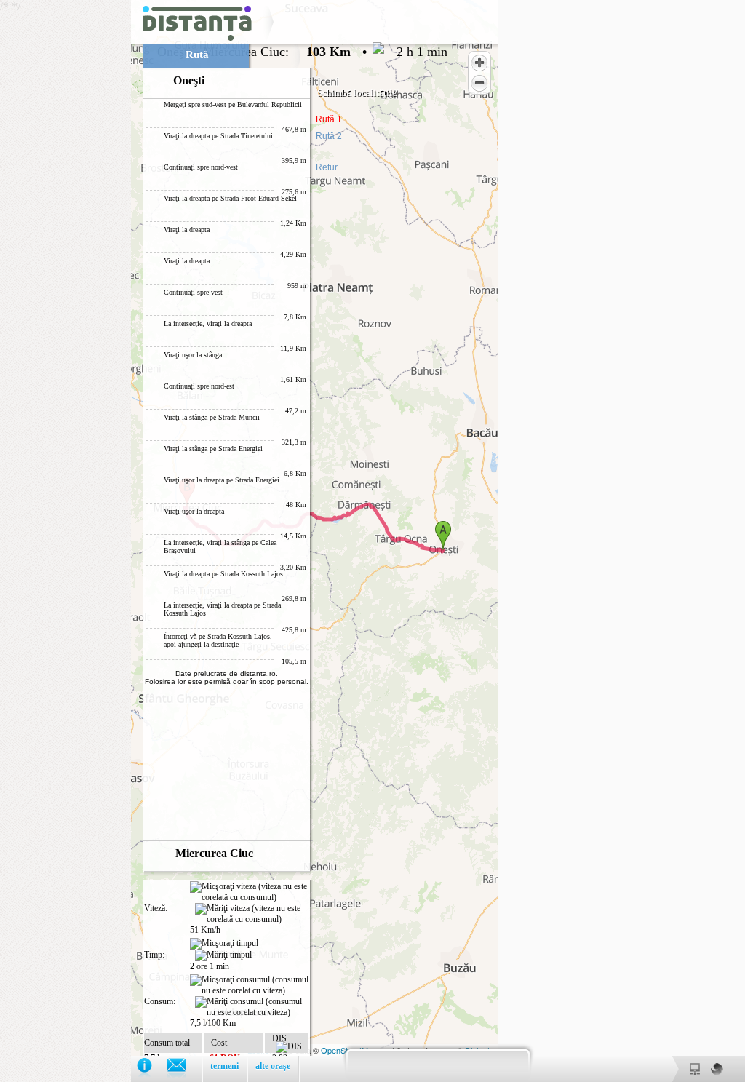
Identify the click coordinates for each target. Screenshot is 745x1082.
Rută (197, 54)
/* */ (223, 537)
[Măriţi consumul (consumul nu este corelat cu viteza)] (251, 1007)
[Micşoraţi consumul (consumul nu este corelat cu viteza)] (249, 985)
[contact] (184, 1068)
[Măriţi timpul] (223, 955)
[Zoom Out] (479, 83)
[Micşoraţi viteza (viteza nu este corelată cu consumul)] (249, 892)
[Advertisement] (65, 218)
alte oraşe (272, 1066)
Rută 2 (329, 136)
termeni (224, 1066)
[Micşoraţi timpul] (224, 944)
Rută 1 (329, 119)
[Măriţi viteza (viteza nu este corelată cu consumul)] (251, 914)
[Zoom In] (479, 62)
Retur (327, 167)
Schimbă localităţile (357, 92)
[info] (152, 1068)
